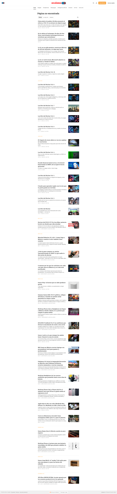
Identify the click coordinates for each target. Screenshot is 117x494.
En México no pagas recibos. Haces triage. (47, 168)
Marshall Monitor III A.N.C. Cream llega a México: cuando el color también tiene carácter (51, 239)
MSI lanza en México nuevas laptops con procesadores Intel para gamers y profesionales (51, 349)
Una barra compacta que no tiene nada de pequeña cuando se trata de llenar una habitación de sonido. (52, 435)
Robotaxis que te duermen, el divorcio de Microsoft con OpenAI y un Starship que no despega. (51, 108)
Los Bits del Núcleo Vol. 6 (46, 116)
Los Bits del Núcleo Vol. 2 (46, 198)
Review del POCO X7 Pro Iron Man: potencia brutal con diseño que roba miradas (52, 223)
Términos (17, 492)
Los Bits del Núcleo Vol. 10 (46, 72)
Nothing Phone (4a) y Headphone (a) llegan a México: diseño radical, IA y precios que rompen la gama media (52, 310)
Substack (103, 492)
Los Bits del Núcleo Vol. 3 (46, 175)
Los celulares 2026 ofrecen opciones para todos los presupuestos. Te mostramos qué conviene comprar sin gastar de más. (51, 271)
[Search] (93, 3)
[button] (35, 7)
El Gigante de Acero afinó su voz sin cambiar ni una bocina (52, 141)
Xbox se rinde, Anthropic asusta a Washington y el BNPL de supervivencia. (52, 154)
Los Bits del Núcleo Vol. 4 (46, 152)
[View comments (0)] (48, 29)
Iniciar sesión (111, 3)
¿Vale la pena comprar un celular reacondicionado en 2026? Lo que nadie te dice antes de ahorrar (51, 253)
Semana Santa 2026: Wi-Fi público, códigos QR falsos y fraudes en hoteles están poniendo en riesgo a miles (52, 296)
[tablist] (46, 17)
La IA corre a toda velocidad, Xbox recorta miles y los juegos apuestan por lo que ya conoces (52, 118)
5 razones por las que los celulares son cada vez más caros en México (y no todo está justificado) (52, 267)
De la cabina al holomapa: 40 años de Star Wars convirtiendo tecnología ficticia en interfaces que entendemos (51, 35)
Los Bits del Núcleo (44, 209)
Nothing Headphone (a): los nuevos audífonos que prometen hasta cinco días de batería (52, 377)
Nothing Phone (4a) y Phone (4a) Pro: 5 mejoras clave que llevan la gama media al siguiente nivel (51, 391)
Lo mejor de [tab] (45, 17)
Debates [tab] (51, 17)
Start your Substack (55, 492)
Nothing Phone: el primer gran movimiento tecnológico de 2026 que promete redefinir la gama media (52, 445)
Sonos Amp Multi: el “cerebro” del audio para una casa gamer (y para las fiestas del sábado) (52, 462)
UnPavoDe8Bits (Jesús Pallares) (48, 228)
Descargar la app (64, 492)
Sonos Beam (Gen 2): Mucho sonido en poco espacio (51, 432)
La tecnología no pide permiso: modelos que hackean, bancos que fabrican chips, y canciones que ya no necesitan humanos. (52, 87)
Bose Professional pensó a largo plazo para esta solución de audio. (52, 144)
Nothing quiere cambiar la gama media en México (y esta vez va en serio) (52, 315)
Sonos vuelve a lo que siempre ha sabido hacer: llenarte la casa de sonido (51, 336)
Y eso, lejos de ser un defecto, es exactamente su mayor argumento (51, 287)
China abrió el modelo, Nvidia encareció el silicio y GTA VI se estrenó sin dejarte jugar (52, 22)
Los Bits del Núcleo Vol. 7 (46, 105)
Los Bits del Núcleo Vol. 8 (46, 95)
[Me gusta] (39, 29)
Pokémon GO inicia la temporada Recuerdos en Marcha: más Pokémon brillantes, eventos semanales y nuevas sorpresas (52, 363)
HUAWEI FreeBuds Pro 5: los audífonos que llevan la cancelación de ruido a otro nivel (52, 323)
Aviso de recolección (23, 492)
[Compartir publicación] (96, 3)
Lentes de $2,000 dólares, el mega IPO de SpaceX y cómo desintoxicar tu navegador (51, 178)
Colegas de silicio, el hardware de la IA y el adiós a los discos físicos (52, 129)
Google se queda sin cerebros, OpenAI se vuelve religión (51, 74)
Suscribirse (102, 3)
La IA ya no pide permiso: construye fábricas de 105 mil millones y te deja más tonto (52, 48)
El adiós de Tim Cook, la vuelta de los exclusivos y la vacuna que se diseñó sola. (52, 200)
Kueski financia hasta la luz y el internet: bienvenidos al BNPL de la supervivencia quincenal (51, 164)
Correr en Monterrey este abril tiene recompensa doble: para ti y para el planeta (51, 416)
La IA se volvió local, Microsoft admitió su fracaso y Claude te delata (51, 60)
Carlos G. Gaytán (45, 27)
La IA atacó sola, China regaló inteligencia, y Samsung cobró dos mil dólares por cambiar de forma (52, 97)
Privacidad (13, 492)
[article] (58, 25)
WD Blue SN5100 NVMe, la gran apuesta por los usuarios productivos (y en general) (52, 478)
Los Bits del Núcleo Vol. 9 (46, 84)
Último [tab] (40, 17)
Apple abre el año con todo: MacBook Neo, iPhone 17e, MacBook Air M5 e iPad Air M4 (52, 404)
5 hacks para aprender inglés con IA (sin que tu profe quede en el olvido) (52, 187)
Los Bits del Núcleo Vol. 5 (46, 126)
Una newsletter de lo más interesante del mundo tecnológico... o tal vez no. (49, 211)
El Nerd (43, 169)
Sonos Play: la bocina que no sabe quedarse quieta (51, 283)
